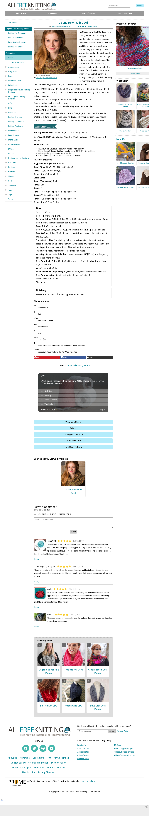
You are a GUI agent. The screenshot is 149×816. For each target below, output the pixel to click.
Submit (74, 423)
